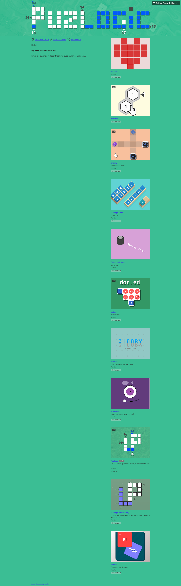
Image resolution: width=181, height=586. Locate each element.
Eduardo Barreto (42, 39)
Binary (114, 361)
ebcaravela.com (59, 39)
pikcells (114, 71)
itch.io (33, 584)
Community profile (42, 584)
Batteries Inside (118, 262)
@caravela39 (76, 39)
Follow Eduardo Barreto (167, 3)
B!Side (114, 564)
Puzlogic (114, 461)
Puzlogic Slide (117, 212)
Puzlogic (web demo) (120, 512)
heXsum (114, 118)
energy (114, 163)
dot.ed (113, 312)
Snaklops (115, 411)
